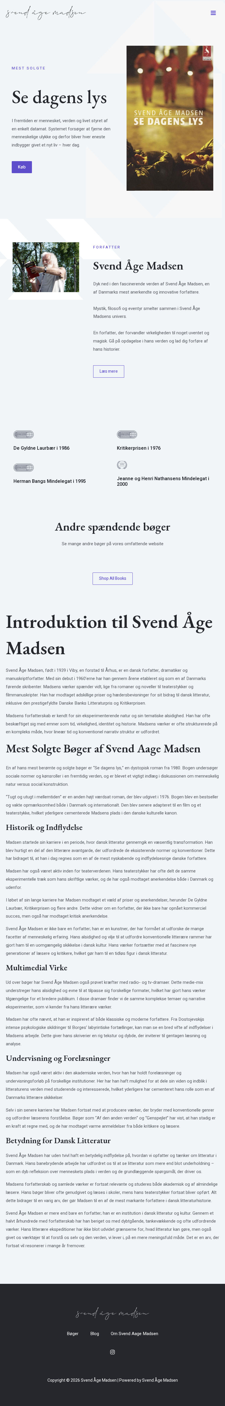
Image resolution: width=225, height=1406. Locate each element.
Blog (94, 1333)
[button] (22, 167)
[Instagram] (112, 1352)
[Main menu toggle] (213, 13)
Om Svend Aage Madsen (134, 1333)
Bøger (73, 1333)
